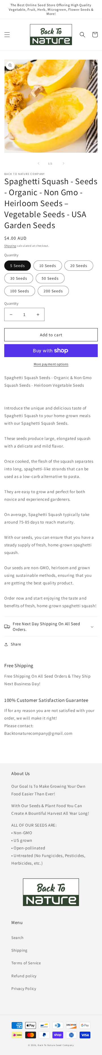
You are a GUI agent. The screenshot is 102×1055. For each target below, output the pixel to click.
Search (17, 937)
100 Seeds (19, 290)
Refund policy (24, 975)
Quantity (11, 303)
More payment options (51, 364)
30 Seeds (18, 278)
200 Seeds (53, 290)
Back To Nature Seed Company (56, 1045)
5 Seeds (17, 265)
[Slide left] (38, 163)
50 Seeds (50, 278)
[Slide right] (63, 163)
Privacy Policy (23, 988)
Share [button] (16, 644)
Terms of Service (26, 962)
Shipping (10, 246)
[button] (7, 34)
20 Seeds (78, 265)
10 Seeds (47, 265)
